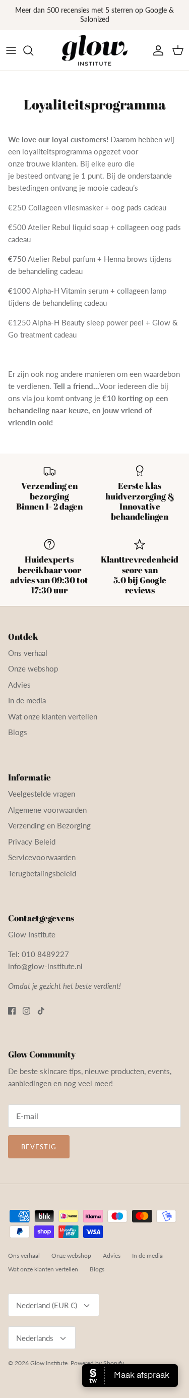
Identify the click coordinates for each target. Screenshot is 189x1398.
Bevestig (38, 1147)
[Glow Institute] (95, 50)
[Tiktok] (41, 1011)
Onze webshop (33, 668)
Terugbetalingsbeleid (42, 873)
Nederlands (34, 1338)
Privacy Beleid (31, 841)
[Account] (156, 50)
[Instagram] (26, 1011)
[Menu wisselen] (11, 50)
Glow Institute (49, 1363)
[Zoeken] (33, 50)
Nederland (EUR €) (46, 1305)
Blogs (17, 732)
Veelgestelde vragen (41, 793)
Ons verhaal (27, 652)
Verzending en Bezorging (49, 825)
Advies (19, 684)
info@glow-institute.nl (45, 966)
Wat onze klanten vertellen (52, 716)
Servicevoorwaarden (42, 857)
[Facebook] (12, 1011)
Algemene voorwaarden (47, 809)
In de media (27, 700)
